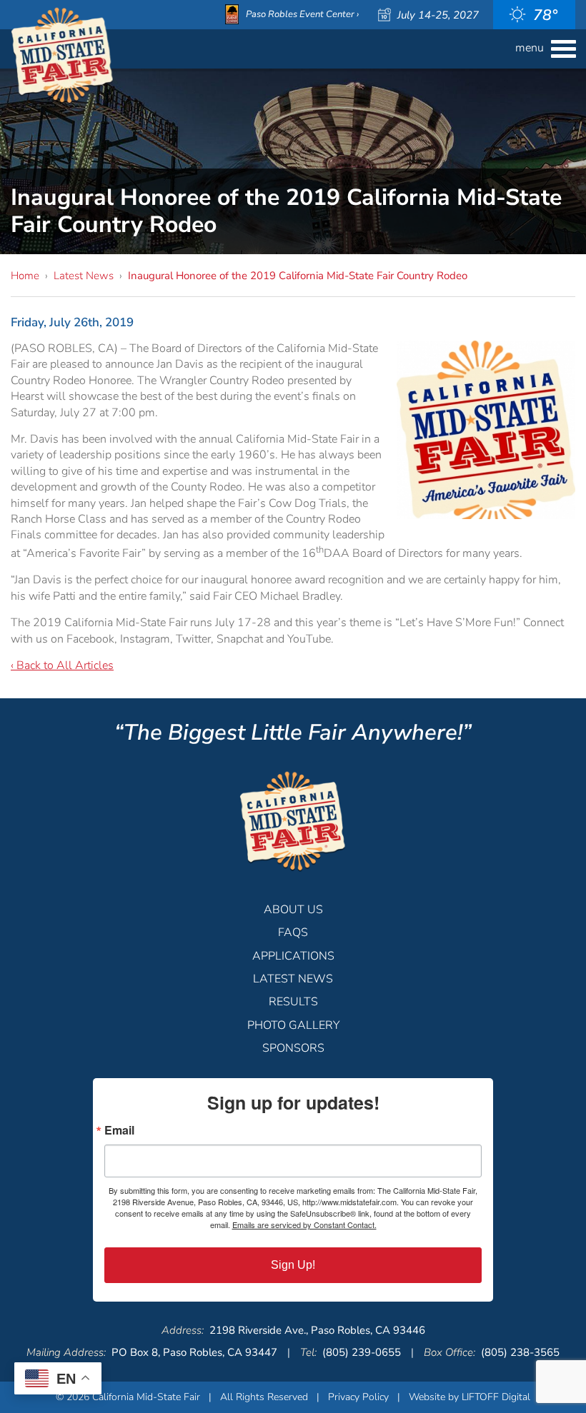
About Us (293, 909)
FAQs (293, 932)
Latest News (84, 275)
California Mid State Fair (62, 56)
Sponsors (293, 1048)
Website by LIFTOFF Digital (469, 1397)
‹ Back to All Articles (62, 665)
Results (293, 1002)
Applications (293, 956)
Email (119, 1130)
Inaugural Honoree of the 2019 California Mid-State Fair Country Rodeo (297, 275)
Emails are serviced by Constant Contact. (304, 1224)
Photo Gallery (293, 1025)
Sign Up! (293, 1265)
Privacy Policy (358, 1397)
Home (25, 275)
